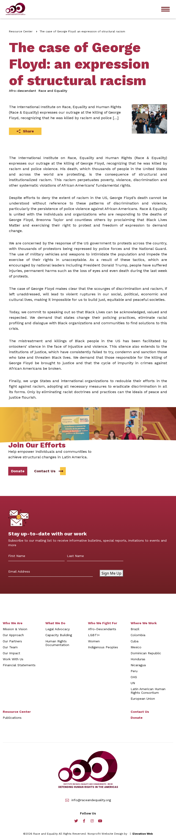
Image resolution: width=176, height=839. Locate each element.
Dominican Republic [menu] (146, 653)
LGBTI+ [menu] (94, 635)
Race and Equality (52, 90)
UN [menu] (133, 683)
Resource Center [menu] (17, 711)
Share (28, 131)
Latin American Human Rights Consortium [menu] (148, 690)
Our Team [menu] (10, 647)
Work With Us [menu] (13, 659)
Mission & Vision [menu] (15, 629)
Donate (18, 471)
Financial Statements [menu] (19, 665)
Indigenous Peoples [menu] (103, 647)
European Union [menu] (143, 698)
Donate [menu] (137, 717)
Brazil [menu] (135, 629)
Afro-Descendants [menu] (102, 629)
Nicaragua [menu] (138, 665)
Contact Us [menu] (140, 711)
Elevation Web (142, 833)
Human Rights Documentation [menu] (57, 643)
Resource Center (21, 31)
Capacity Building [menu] (58, 635)
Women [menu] (94, 641)
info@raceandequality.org (91, 800)
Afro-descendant (22, 90)
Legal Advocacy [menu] (57, 629)
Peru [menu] (134, 671)
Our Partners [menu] (12, 641)
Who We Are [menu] (12, 623)
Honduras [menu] (138, 659)
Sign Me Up (111, 573)
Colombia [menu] (138, 635)
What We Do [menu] (55, 623)
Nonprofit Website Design (105, 833)
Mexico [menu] (136, 647)
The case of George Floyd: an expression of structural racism (82, 31)
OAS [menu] (134, 677)
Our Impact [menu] (11, 653)
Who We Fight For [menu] (102, 623)
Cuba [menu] (134, 641)
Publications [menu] (12, 717)
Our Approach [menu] (13, 635)
